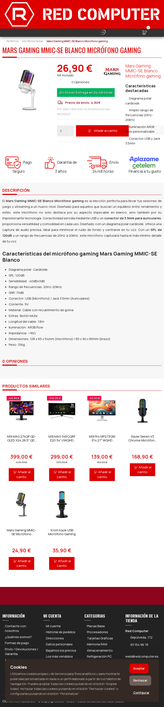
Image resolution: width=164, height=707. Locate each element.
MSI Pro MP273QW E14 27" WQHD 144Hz (102, 440)
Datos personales (59, 644)
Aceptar (139, 668)
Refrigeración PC (99, 656)
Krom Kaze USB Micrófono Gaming (62, 532)
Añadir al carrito (105, 130)
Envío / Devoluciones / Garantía (21, 651)
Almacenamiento (100, 650)
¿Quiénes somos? (18, 637)
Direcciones (55, 638)
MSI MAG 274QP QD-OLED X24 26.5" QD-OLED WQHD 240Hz (21, 440)
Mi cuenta (53, 626)
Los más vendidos (59, 656)
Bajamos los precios (61, 650)
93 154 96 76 (139, 644)
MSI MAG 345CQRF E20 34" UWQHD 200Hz (61, 440)
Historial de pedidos (60, 632)
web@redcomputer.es (141, 656)
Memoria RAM (97, 644)
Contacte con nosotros (15, 628)
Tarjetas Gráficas (100, 638)
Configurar (141, 693)
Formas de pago (17, 643)
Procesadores (97, 632)
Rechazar (140, 680)
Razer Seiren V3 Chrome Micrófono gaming (142, 440)
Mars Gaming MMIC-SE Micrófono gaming (21, 534)
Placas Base (96, 626)
